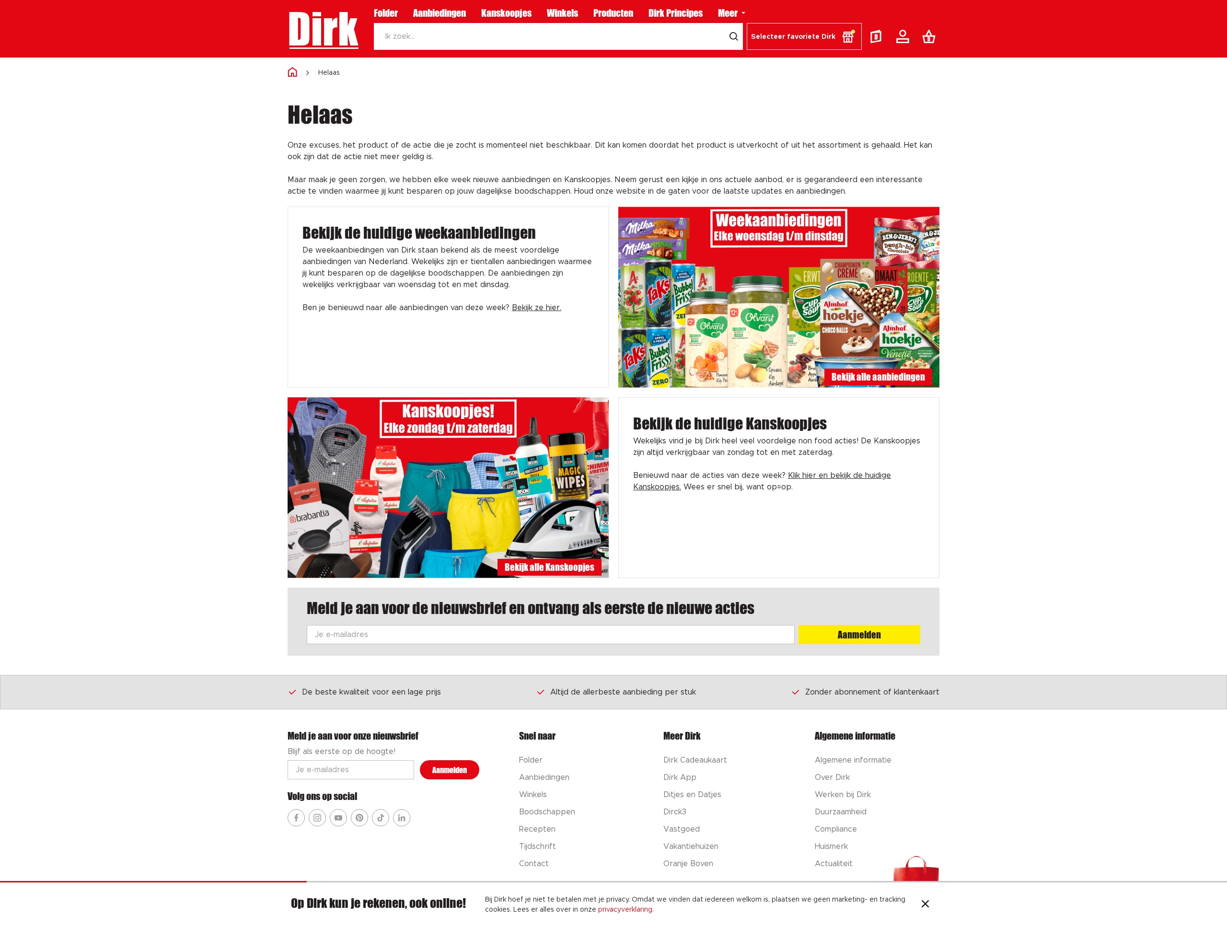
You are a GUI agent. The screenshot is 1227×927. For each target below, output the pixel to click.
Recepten (537, 829)
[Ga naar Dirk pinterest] (359, 817)
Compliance (836, 829)
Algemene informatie (853, 760)
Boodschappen (547, 812)
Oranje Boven (688, 864)
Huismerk (831, 846)
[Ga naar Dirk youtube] (338, 817)
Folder (386, 13)
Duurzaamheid (841, 812)
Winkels (562, 13)
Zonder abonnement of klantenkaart (872, 692)
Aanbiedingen (439, 13)
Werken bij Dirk (843, 795)
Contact (534, 864)
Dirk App (679, 777)
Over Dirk (832, 777)
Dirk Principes (675, 13)
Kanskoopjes (506, 13)
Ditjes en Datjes (692, 795)
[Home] (292, 72)
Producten (613, 13)
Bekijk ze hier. (536, 308)
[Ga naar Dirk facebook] (296, 817)
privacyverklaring (625, 909)
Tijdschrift (537, 846)
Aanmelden (859, 634)
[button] (804, 36)
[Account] (904, 36)
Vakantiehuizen (690, 846)
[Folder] (878, 36)
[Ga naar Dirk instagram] (317, 817)
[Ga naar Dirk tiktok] (380, 817)
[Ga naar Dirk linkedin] (401, 817)
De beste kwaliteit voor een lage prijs (371, 692)
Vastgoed (681, 829)
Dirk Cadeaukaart (695, 760)
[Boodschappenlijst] (930, 36)
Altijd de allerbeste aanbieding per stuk (623, 692)
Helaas (329, 73)
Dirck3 (674, 812)
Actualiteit (834, 864)
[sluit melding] (925, 905)
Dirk (323, 29)
